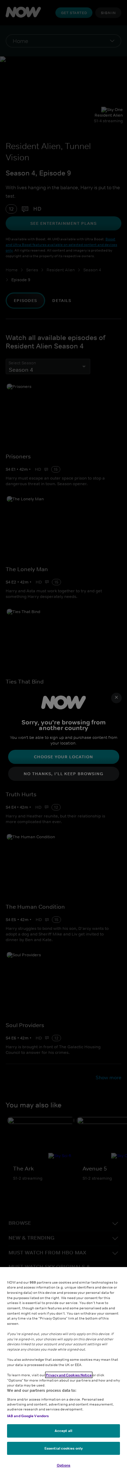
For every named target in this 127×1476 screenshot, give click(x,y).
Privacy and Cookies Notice (69, 1374)
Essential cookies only (63, 1448)
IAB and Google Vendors (28, 1415)
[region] (63, 1371)
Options (64, 1465)
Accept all (63, 1430)
